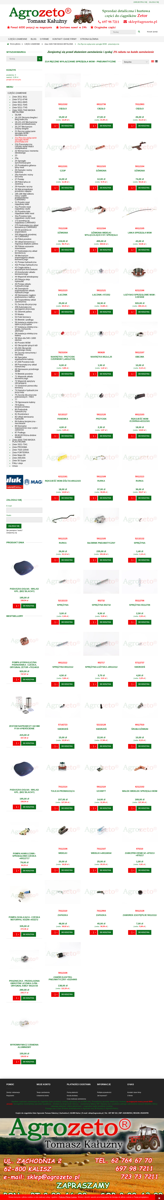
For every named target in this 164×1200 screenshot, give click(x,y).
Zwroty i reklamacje (13, 1092)
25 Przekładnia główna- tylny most (25, 166)
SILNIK (18, 115)
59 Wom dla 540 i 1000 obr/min (25, 339)
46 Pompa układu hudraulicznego (23, 285)
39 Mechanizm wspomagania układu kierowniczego (24, 258)
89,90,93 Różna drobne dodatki (25, 436)
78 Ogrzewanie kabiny (25, 402)
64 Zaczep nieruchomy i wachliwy (26, 354)
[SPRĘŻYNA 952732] (101, 582)
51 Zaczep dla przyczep (26, 304)
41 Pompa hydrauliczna (25, 262)
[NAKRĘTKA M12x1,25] (101, 333)
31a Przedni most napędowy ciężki (23, 208)
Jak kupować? (102, 1096)
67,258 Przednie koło (24, 362)
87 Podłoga (20, 432)
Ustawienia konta (43, 1096)
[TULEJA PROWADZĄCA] (63, 768)
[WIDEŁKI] (63, 830)
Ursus (15, 466)
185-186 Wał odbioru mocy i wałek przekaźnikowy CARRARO (24, 197)
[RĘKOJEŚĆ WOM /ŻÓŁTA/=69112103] (63, 457)
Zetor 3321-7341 (19, 444)
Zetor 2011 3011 (19, 97)
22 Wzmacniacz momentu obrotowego (26, 152)
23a (16, 158)
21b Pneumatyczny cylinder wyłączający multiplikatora (24, 146)
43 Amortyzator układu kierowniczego (25, 273)
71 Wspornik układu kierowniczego (24, 377)
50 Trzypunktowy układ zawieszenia (25, 301)
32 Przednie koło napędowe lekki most (24, 212)
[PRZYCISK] (101, 395)
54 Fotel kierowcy (23, 317)
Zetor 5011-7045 (19, 105)
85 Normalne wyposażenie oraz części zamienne (26, 428)
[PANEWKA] (63, 395)
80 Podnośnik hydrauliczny (21, 410)
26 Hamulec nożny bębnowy (23, 171)
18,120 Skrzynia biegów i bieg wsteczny (26, 118)
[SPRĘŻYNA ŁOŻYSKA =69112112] (101, 644)
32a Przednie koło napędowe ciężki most (25, 217)
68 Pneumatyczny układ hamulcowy (26, 366)
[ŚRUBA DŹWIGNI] (140, 706)
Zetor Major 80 (18, 455)
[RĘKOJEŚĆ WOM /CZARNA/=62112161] (140, 395)
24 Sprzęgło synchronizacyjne (23, 162)
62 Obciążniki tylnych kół (26, 345)
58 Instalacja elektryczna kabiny (26, 334)
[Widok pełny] (156, 61)
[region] (24, 482)
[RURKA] (101, 457)
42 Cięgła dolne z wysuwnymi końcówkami (26, 268)
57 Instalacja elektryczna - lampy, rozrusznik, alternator (26, 329)
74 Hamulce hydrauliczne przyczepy (26, 391)
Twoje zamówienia (43, 1092)
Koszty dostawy (72, 1096)
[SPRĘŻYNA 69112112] (63, 644)
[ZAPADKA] (63, 892)
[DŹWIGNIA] (101, 147)
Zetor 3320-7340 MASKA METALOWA (23, 111)
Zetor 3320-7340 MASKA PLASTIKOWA (23, 441)
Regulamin (10, 1096)
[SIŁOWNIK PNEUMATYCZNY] (101, 520)
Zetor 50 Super (19, 460)
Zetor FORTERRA (20, 452)
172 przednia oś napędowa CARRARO (25, 222)
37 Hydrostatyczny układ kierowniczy (26, 252)
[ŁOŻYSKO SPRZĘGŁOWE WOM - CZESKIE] (140, 271)
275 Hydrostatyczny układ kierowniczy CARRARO (26, 226)
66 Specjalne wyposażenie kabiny (24, 358)
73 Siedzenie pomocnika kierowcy (26, 387)
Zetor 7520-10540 (20, 450)
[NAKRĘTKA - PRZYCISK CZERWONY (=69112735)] (63, 333)
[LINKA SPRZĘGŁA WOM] (140, 209)
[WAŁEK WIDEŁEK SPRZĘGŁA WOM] (140, 768)
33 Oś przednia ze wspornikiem (23, 231)
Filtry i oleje (17, 463)
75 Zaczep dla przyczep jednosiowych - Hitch (26, 396)
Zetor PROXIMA (19, 447)
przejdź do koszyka (13, 80)
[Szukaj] (139, 32)
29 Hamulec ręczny (23, 186)
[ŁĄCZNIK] (63, 271)
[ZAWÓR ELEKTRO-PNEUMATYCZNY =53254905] (63, 954)
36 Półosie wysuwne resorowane (24, 247)
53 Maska (19, 314)
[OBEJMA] (140, 333)
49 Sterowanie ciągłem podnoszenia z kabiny (25, 296)
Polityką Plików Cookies (68, 1197)
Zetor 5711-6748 (19, 99)
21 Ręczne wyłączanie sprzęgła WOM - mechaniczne (25, 133)
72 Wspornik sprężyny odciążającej (25, 382)
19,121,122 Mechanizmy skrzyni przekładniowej (26, 123)
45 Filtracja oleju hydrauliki (22, 280)
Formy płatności (72, 1092)
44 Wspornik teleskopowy (26, 277)
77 (16, 399)
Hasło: (9, 515)
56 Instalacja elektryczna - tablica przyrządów (26, 323)
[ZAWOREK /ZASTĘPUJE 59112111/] (140, 892)
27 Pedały (19, 179)
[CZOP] (63, 147)
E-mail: (9, 506)
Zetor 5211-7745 (19, 107)
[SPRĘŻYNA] (140, 520)
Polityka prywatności (104, 1092)
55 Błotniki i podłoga (24, 320)
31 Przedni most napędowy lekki (22, 203)
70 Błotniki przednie (24, 374)
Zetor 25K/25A (18, 458)
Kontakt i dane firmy (134, 1092)
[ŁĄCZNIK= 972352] (101, 271)
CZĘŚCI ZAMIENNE (17, 93)
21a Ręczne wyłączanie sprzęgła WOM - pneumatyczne (26, 140)
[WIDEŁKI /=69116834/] (101, 830)
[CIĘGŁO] (63, 85)
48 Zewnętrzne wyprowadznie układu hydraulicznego (25, 291)
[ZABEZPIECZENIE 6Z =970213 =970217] (140, 830)
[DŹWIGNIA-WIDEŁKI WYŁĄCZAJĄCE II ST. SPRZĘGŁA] (101, 209)
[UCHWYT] (101, 768)
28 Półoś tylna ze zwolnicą (22, 183)
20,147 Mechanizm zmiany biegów (23, 128)
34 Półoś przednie (23, 239)
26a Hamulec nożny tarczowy (24, 176)
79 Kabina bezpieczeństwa (22, 406)
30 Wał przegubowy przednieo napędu (24, 190)
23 (16, 155)
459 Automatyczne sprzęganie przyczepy (25, 308)
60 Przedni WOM (22, 343)
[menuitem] (17, 39)
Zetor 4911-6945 (19, 102)
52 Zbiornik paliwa (23, 312)
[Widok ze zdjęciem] (152, 61)
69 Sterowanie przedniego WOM (27, 370)
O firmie (130, 1096)
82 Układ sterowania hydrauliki (24, 418)
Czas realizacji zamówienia (76, 1099)
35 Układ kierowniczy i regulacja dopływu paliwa (26, 243)
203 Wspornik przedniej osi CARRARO (25, 235)
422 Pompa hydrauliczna (26, 265)
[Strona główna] (82, 18)
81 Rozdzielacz (22, 414)
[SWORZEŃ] (140, 644)
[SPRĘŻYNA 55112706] (140, 582)
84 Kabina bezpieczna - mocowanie (25, 422)
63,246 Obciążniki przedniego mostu (23, 349)
